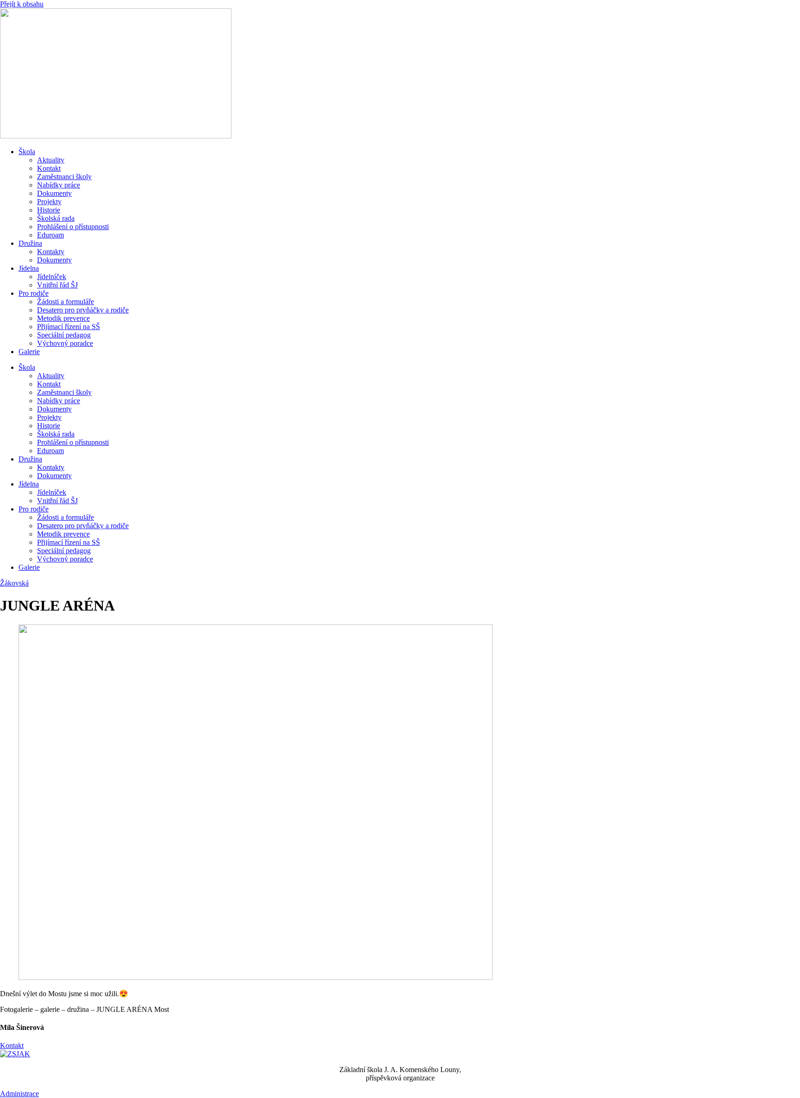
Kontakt (49, 168)
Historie (48, 210)
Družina (30, 243)
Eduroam (50, 235)
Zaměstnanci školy (64, 177)
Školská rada (56, 218)
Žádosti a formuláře (65, 302)
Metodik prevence (63, 318)
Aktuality (50, 160)
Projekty (49, 202)
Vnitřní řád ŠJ (57, 285)
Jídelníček (51, 277)
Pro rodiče (34, 293)
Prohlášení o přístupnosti (73, 227)
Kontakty (50, 252)
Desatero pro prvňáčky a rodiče (83, 310)
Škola (27, 152)
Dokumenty (54, 193)
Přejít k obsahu (22, 4)
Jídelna (29, 268)
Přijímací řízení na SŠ (68, 327)
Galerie (29, 352)
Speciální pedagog (64, 335)
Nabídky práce (58, 185)
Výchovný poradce (65, 343)
